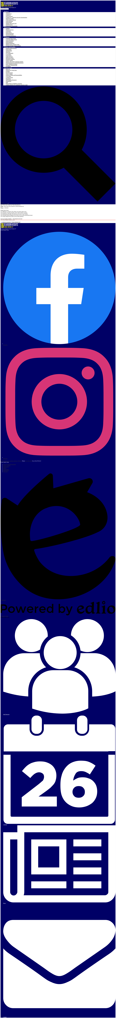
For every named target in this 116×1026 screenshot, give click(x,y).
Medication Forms (10, 58)
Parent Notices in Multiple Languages (14, 83)
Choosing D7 (9, 13)
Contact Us (8, 15)
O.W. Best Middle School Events (8, 219)
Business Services (9, 29)
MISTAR (8, 69)
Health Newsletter (10, 18)
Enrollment (8, 66)
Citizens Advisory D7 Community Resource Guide (17, 84)
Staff (7, 82)
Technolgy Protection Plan (11, 65)
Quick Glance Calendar (11, 19)
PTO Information (9, 53)
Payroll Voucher (9, 72)
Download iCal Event (17, 218)
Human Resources (10, 33)
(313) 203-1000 (28, 461)
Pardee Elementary (10, 40)
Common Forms (9, 77)
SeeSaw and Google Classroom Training (14, 61)
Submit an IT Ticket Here (11, 70)
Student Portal (9, 50)
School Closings (9, 60)
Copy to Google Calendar (6, 218)
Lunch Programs (9, 21)
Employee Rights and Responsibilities (14, 75)
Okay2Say (8, 52)
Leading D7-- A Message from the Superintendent (16, 17)
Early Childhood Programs (11, 64)
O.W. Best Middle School (11, 39)
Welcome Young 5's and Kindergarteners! (14, 62)
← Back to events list (5, 222)
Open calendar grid (16, 222)
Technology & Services (11, 35)
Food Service (9, 32)
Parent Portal (8, 49)
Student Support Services (11, 48)
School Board (9, 22)
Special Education (10, 34)
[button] (6, 11)
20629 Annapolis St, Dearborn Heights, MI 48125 (11, 461)
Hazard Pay (8, 78)
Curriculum (8, 31)
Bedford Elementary (10, 43)
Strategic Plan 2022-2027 (11, 23)
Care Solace (8, 54)
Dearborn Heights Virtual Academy (13, 45)
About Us (8, 12)
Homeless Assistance (10, 59)
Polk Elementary (9, 42)
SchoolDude (8, 81)
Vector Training (9, 73)
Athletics (8, 28)
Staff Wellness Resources (11, 80)
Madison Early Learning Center (12, 44)
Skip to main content (5, 1)
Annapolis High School (11, 38)
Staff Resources (9, 24)
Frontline (8, 71)
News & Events (9, 16)
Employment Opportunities (11, 26)
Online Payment (9, 56)
